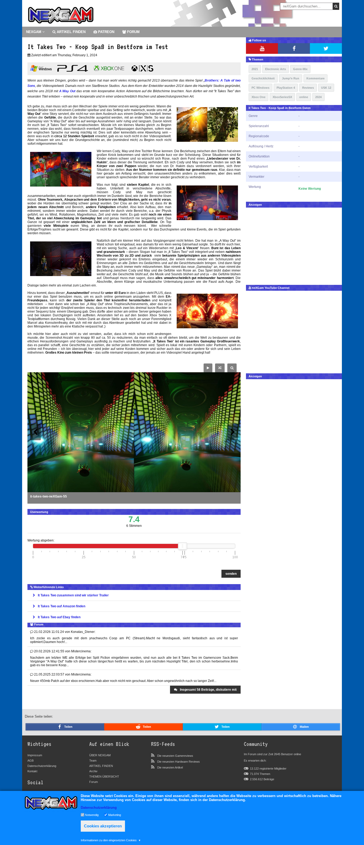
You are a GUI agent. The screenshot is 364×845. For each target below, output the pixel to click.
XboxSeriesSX (282, 97)
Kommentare (315, 78)
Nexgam (34, 32)
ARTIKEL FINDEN (71, 32)
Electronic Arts (275, 69)
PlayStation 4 (286, 87)
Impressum (34, 755)
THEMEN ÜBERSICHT (104, 776)
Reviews (308, 87)
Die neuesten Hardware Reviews (178, 761)
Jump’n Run (290, 78)
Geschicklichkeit (263, 78)
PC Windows (260, 87)
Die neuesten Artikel (170, 767)
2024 (318, 97)
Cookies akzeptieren (103, 826)
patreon (105, 32)
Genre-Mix (300, 69)
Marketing (114, 814)
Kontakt (32, 771)
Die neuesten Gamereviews (175, 755)
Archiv (93, 771)
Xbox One (258, 97)
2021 (255, 69)
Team (92, 760)
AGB (30, 760)
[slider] (182, 546)
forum (133, 32)
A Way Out (67, 91)
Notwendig (92, 814)
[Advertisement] (294, 245)
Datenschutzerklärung (41, 765)
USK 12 (326, 87)
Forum (93, 781)
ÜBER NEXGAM (100, 755)
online (303, 97)
